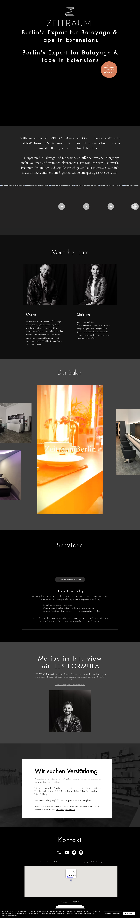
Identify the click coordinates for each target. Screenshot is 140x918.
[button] (100, 512)
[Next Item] (133, 206)
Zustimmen (129, 913)
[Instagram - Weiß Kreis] (81, 852)
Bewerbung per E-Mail (65, 809)
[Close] (137, 913)
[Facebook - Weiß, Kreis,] (74, 852)
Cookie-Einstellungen (112, 913)
